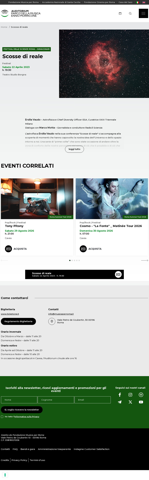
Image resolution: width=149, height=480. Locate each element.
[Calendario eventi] (121, 13)
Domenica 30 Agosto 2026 (96, 230)
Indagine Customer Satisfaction (91, 449)
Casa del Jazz (125, 2)
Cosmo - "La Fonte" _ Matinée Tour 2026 (111, 226)
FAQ (15, 449)
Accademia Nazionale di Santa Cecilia (61, 2)
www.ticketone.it (10, 314)
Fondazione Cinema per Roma (99, 2)
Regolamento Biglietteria (18, 321)
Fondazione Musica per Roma (23, 2)
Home (4, 27)
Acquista (20, 248)
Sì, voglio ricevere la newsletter (22, 409)
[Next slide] (144, 260)
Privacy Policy (19, 460)
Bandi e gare (28, 449)
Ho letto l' (22, 417)
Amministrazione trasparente (54, 449)
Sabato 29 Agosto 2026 (19, 230)
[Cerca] (131, 13)
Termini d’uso (37, 460)
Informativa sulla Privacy (26, 417)
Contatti (5, 449)
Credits (5, 460)
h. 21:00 (9, 233)
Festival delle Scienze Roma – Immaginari (26, 49)
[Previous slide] (4, 260)
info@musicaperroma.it (61, 314)
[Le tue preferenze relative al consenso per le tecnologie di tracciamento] (5, 475)
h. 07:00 (84, 233)
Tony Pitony (14, 226)
